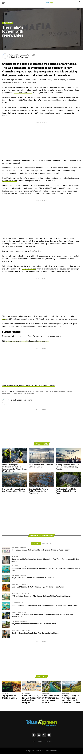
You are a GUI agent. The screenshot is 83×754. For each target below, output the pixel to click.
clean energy (21, 391)
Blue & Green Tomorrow (19, 57)
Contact (48, 741)
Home (33, 741)
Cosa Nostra (34, 391)
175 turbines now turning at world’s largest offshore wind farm (25, 341)
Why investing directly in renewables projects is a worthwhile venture (28, 386)
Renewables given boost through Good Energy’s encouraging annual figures (31, 336)
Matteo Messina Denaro (23, 92)
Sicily (21, 393)
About (40, 741)
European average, (29, 269)
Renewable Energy (10, 393)
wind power (29, 393)
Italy (42, 391)
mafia (48, 391)
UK (39, 271)
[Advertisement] (41, 139)
